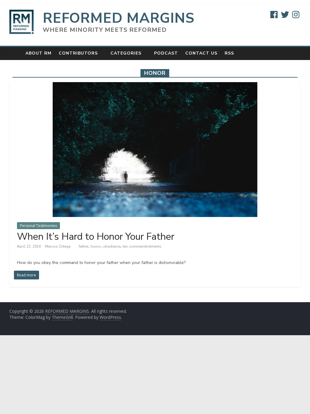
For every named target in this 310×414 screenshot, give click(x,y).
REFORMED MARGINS (118, 18)
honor (96, 246)
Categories (125, 53)
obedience (111, 246)
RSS (229, 53)
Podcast (166, 53)
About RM (38, 53)
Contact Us (201, 53)
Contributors (78, 53)
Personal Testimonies (38, 225)
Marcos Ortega (58, 246)
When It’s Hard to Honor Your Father (95, 236)
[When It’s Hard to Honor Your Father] (155, 85)
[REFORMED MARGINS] (15, 53)
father (83, 246)
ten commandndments (142, 246)
